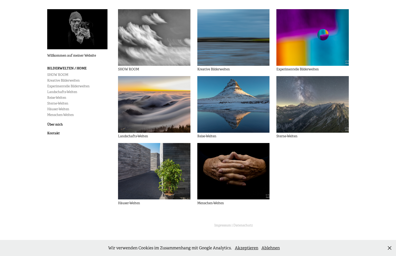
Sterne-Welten (57, 103)
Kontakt (53, 133)
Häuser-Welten (58, 109)
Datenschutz (243, 225)
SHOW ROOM (57, 75)
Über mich (55, 124)
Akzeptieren (246, 247)
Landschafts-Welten (62, 92)
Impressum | (223, 225)
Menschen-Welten (60, 115)
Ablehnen (270, 247)
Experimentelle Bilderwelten (68, 86)
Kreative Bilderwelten (63, 80)
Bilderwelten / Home (67, 68)
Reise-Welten (56, 98)
